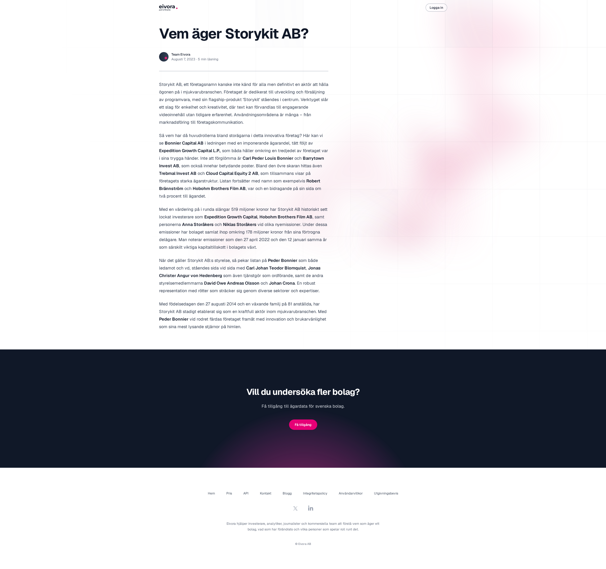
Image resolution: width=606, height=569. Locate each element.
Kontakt (265, 493)
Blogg (287, 493)
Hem (211, 493)
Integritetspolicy (315, 493)
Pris (229, 493)
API (246, 493)
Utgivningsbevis (386, 493)
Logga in (436, 7)
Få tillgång (303, 425)
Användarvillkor (351, 493)
